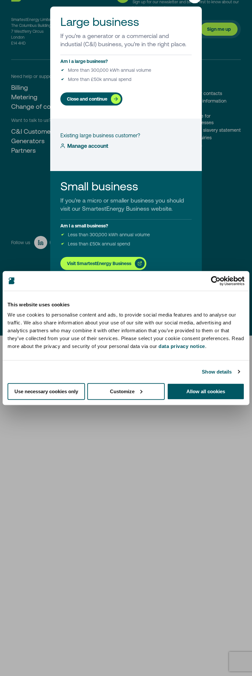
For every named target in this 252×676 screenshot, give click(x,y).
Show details (217, 372)
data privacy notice (181, 346)
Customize (122, 391)
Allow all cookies (205, 391)
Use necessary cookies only (46, 391)
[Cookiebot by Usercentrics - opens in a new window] (215, 281)
